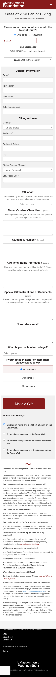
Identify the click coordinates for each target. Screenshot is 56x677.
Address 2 (7, 143)
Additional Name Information (24, 262)
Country (7, 122)
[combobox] (28, 51)
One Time (22, 34)
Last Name (8, 96)
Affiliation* (28, 192)
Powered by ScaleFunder (15, 646)
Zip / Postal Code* (11, 175)
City (5, 154)
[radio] (28, 370)
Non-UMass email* (28, 324)
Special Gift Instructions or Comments (28, 292)
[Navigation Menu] (51, 4)
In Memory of (29, 386)
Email (6, 75)
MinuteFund (7, 637)
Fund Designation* (28, 46)
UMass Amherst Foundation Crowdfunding (22, 629)
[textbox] (28, 60)
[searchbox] (28, 353)
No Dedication (29, 369)
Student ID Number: (24, 239)
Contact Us (7, 639)
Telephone (8, 107)
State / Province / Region (14, 165)
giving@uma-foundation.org (34, 591)
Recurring (37, 34)
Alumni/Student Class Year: (24, 210)
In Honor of (29, 377)
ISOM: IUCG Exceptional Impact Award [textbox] (27, 51)
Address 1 (8, 133)
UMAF (5, 634)
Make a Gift (24, 403)
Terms (5, 651)
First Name (8, 85)
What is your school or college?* (28, 347)
